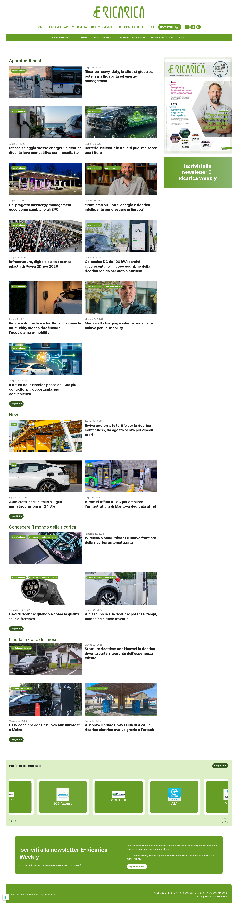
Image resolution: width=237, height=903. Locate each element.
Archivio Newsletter (105, 27)
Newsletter (167, 27)
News (84, 37)
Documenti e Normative (132, 37)
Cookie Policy (220, 896)
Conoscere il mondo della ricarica (43, 537)
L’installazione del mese (21, 648)
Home (40, 27)
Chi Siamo (54, 27)
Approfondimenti (61, 37)
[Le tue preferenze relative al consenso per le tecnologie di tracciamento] (6, 897)
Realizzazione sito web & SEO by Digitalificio (33, 895)
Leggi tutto (16, 403)
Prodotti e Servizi (103, 37)
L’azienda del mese (112, 168)
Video (182, 37)
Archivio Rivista (75, 27)
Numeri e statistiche (162, 37)
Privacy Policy (204, 896)
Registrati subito (136, 866)
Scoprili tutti (220, 765)
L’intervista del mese (113, 286)
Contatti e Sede (135, 27)
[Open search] (152, 27)
